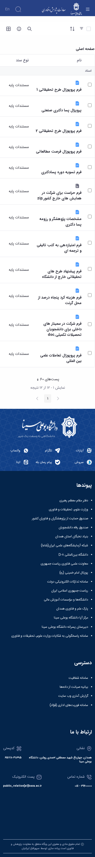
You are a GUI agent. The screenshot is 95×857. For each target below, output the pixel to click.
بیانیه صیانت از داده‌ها (74, 687)
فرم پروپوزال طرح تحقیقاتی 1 (59, 90)
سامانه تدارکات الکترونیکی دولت (67, 581)
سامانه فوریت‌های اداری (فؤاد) (69, 705)
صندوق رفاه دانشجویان (73, 527)
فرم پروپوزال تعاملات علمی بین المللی (61, 358)
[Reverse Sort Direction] (72, 29)
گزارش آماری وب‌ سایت (73, 696)
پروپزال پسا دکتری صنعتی (61, 110)
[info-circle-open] (19, 29)
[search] (29, 29)
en (7, 9)
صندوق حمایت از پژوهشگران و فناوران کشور (60, 518)
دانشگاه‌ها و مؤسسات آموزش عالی (66, 599)
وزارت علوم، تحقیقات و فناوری (68, 509)
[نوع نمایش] (8, 29)
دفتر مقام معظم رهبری (73, 500)
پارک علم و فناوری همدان (72, 608)
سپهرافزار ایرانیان (31, 848)
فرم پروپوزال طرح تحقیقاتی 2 (59, 131)
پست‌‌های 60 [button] (46, 380)
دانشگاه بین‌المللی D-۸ (73, 554)
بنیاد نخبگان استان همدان (71, 536)
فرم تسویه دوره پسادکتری (61, 172)
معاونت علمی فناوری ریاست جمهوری (64, 563)
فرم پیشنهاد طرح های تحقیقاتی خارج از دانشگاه (62, 274)
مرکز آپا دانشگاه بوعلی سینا (71, 617)
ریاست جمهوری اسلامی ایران (69, 590)
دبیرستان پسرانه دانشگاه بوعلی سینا (65, 627)
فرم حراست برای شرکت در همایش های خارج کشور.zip (59, 195)
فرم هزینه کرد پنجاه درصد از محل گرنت (60, 300)
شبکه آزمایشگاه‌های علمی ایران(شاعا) (64, 545)
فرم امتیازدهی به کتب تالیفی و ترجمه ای (59, 248)
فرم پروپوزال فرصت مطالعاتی (59, 151)
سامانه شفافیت (78, 678)
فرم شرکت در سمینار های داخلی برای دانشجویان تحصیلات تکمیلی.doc (62, 329)
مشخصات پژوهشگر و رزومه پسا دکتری (60, 221)
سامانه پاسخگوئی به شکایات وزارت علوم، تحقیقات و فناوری (49, 636)
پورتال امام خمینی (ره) (73, 572)
